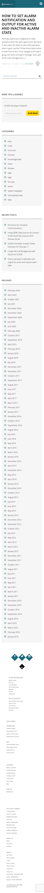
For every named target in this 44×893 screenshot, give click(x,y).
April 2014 (12, 479)
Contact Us (9, 868)
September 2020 (15, 317)
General (11, 155)
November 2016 (14, 416)
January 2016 (13, 456)
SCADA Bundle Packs (12, 744)
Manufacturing (10, 825)
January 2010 (13, 636)
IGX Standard (13, 685)
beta (9, 141)
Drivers (11, 691)
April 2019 (12, 344)
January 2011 (13, 596)
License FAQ (10, 752)
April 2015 (12, 465)
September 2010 (15, 614)
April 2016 (12, 447)
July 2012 (11, 533)
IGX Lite (11, 682)
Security (11, 182)
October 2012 (13, 528)
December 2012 (14, 519)
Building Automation (11, 817)
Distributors (9, 791)
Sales (8, 841)
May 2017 (12, 394)
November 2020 (14, 313)
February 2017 (14, 407)
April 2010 (12, 623)
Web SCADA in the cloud (16, 701)
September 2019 (15, 340)
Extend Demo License (12, 736)
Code (10, 146)
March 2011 (13, 591)
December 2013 (14, 488)
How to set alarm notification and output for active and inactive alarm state (22, 262)
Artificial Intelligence (11, 830)
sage (9, 173)
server (10, 186)
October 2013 (13, 493)
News (10, 164)
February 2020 (14, 331)
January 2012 (13, 551)
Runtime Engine (10, 728)
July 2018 (11, 362)
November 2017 (14, 371)
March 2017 (13, 403)
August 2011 (13, 569)
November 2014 (14, 470)
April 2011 (12, 587)
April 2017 (12, 398)
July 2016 (11, 434)
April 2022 (12, 295)
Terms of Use (10, 866)
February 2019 (14, 349)
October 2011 (13, 564)
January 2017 (13, 412)
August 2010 (13, 618)
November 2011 (14, 560)
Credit (8, 860)
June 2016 (12, 439)
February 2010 (14, 632)
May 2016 (12, 443)
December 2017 (14, 367)
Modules (11, 689)
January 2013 (13, 515)
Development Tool (11, 731)
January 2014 (13, 484)
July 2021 (11, 304)
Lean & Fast (12, 705)
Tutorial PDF (10, 778)
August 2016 (13, 430)
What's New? (12, 680)
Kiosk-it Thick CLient (12, 734)
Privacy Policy (10, 863)
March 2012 (13, 546)
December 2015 (14, 461)
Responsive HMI (13, 708)
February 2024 (14, 290)
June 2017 (12, 389)
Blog (7, 784)
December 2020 (14, 308)
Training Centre (10, 776)
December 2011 (14, 555)
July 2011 (11, 573)
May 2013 (12, 510)
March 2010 (13, 627)
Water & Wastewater (12, 822)
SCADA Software (11, 770)
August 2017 (13, 385)
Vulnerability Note (15, 195)
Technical (9, 843)
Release (11, 168)
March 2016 (13, 452)
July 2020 (11, 322)
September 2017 (15, 380)
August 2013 (13, 497)
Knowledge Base (14, 159)
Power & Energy (11, 814)
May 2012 (12, 537)
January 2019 (13, 353)
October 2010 (13, 609)
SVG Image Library (11, 747)
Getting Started (10, 773)
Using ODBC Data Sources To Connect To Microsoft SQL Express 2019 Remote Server (23, 235)
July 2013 (11, 501)
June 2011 (12, 578)
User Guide (9, 781)
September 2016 (15, 425)
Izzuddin (29, 63)
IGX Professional (13, 687)
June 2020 (12, 326)
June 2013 (12, 506)
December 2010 (14, 600)
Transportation (10, 811)
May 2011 (12, 582)
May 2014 (12, 475)
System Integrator (15, 191)
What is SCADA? (11, 767)
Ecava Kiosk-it (10, 750)
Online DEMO (10, 721)
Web (10, 200)
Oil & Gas (9, 819)
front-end (12, 150)
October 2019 (13, 335)
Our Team (9, 855)
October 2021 (13, 299)
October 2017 (13, 376)
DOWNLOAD (10, 726)
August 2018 (13, 358)
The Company (10, 858)
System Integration (11, 833)
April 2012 (12, 542)
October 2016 (13, 421)
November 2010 (14, 605)
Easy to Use (12, 703)
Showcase (12, 694)
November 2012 (14, 524)
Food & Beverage (11, 827)
